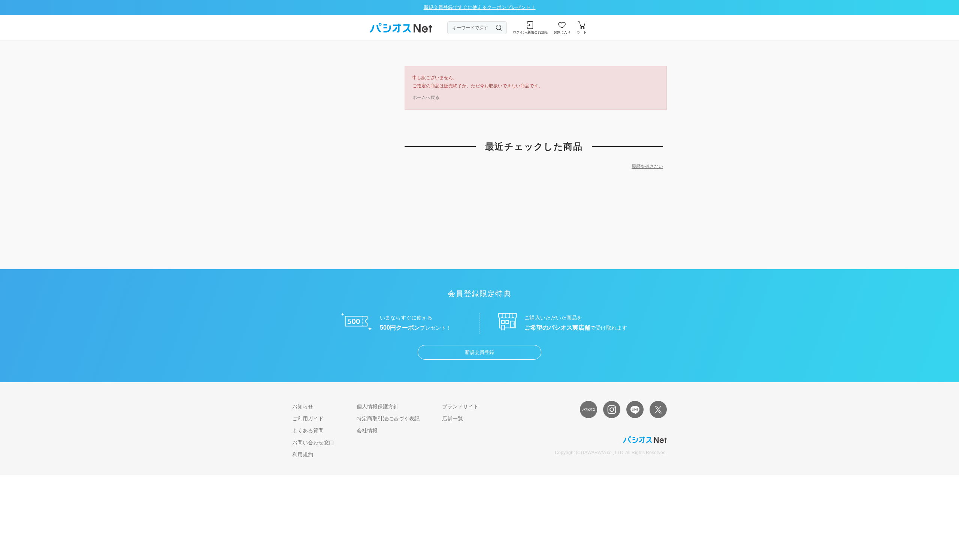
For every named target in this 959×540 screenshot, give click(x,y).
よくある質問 (308, 431)
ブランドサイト (460, 407)
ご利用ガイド (308, 419)
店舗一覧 (452, 419)
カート (582, 32)
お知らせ (302, 407)
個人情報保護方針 (378, 407)
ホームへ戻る (425, 97)
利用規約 (302, 455)
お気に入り (562, 32)
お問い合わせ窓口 (313, 443)
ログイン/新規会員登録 (530, 32)
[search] (499, 27)
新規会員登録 (479, 352)
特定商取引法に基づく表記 (388, 419)
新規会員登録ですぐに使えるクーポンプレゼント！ (480, 7)
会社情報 (367, 431)
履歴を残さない (647, 166)
